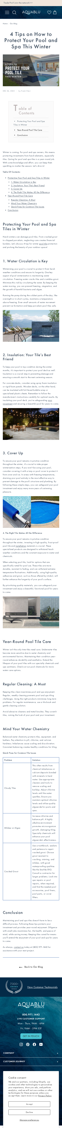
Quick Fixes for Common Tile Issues (27, 206)
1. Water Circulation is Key (23, 182)
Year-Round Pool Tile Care (29, 130)
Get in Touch (31, 1036)
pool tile (43, 243)
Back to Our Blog (33, 966)
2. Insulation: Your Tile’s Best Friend (28, 185)
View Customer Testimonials (42, 987)
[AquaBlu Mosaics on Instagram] (21, 1044)
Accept (29, 1104)
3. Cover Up (16, 189)
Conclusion (22, 135)
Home (5, 24)
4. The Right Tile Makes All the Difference (30, 192)
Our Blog (13, 24)
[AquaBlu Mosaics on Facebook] (34, 1044)
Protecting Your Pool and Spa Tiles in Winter (29, 178)
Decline (29, 1112)
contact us (19, 947)
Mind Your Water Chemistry (24, 203)
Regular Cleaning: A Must (23, 200)
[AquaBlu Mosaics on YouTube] (41, 1044)
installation (21, 546)
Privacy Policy (45, 1095)
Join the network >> (23, 2)
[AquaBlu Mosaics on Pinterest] (27, 1044)
